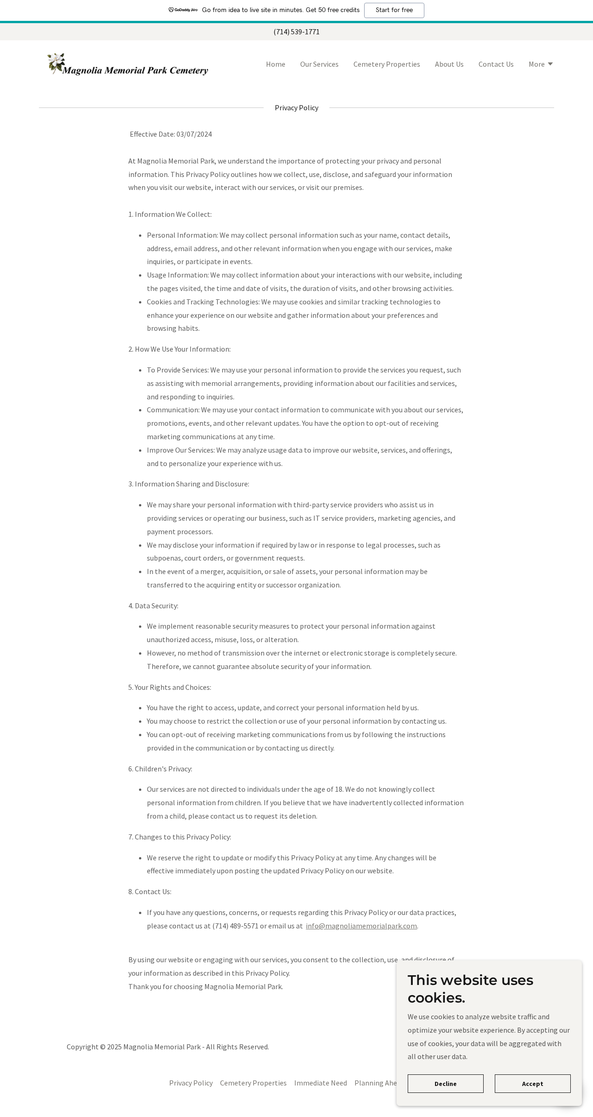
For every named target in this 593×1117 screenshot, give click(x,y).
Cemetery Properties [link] (386, 64)
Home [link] (275, 64)
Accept (532, 1083)
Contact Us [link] (496, 64)
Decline (446, 1083)
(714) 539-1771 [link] (296, 31)
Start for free (394, 10)
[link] (129, 63)
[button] (541, 64)
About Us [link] (449, 64)
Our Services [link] (319, 64)
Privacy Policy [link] (191, 1082)
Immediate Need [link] (320, 1082)
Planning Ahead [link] (379, 1082)
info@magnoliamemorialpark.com (361, 925)
